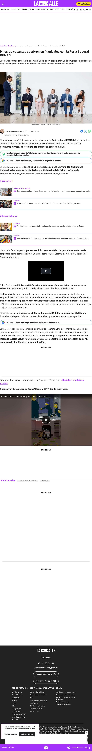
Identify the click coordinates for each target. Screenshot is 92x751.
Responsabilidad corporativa (65, 695)
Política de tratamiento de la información (65, 698)
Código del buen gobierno (38, 700)
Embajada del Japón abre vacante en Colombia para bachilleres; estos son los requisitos (52, 238)
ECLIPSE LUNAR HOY (57, 9)
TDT (31, 698)
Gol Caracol (15, 698)
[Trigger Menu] (3, 3)
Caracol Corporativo (18, 717)
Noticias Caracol (17, 692)
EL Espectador (16, 709)
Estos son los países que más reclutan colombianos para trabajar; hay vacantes (49, 203)
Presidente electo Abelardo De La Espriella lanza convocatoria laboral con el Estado (50, 226)
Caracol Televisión (17, 695)
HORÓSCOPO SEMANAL (19, 9)
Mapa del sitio (34, 711)
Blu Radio (15, 700)
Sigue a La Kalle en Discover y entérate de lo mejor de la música (34, 160)
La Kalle (3, 46)
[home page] (46, 3)
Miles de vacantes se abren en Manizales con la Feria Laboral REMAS (41, 46)
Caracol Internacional (19, 714)
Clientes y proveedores (37, 706)
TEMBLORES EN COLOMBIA (38, 9)
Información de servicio (22, 188)
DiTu (13, 706)
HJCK (13, 703)
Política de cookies (62, 702)
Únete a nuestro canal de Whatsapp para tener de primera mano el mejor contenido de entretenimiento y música (43, 154)
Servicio (45, 481)
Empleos (11, 46)
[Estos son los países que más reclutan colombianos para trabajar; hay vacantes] (6, 204)
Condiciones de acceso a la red (66, 692)
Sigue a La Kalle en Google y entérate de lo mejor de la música (33, 322)
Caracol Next (16, 720)
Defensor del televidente (38, 695)
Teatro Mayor (16, 711)
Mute (68, 747)
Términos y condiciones (63, 704)
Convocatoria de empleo (28, 481)
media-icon (46, 748)
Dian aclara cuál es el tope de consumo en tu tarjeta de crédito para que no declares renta (53, 191)
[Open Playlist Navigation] (89, 748)
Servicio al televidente (37, 692)
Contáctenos (34, 703)
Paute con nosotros (36, 709)
